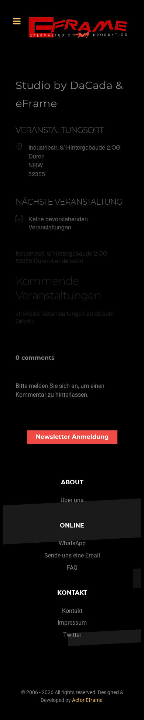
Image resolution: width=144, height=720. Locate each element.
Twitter (72, 634)
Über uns (72, 500)
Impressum (72, 622)
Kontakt (72, 610)
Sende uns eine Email (72, 555)
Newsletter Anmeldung (72, 436)
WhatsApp (72, 543)
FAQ (72, 567)
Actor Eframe (87, 700)
